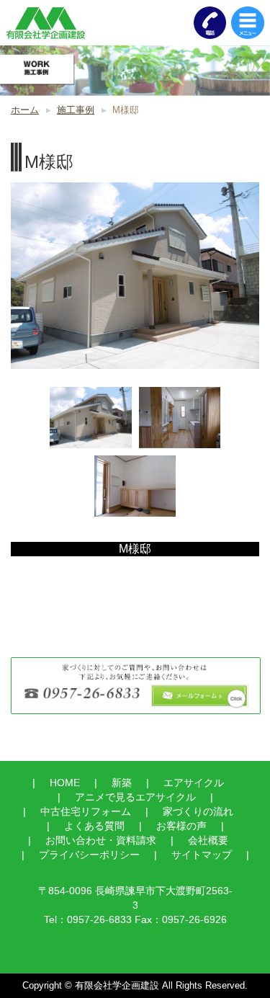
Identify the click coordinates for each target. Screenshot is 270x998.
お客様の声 (181, 826)
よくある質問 (94, 826)
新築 (122, 782)
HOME (65, 782)
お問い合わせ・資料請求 (100, 840)
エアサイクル (193, 782)
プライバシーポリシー (89, 854)
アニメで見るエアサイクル (135, 797)
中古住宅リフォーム (85, 811)
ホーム (25, 110)
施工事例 (75, 110)
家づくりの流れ (198, 811)
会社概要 (208, 840)
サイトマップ (201, 854)
